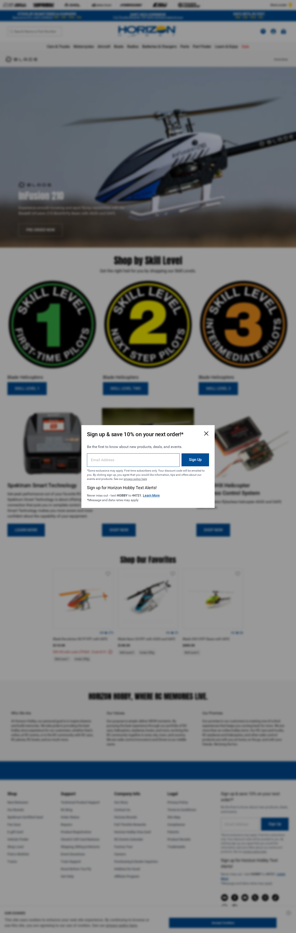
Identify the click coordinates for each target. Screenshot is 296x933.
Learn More (151, 495)
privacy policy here (135, 479)
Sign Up (195, 459)
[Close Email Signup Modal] (206, 433)
